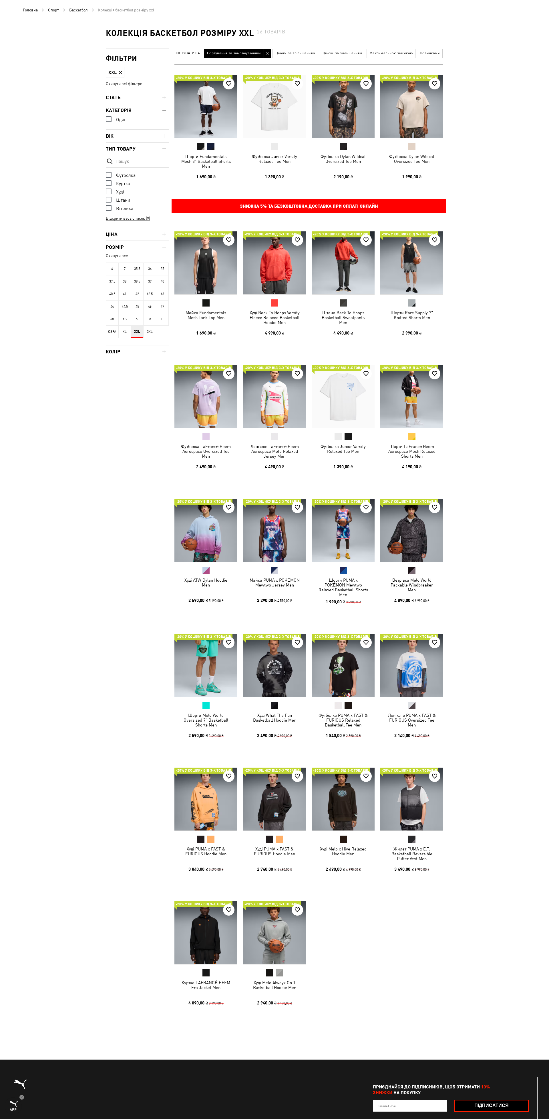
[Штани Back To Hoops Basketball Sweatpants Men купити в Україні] (343, 262)
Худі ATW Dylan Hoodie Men (205, 582)
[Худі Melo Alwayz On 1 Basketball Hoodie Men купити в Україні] (274, 932)
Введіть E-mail (387, 1106)
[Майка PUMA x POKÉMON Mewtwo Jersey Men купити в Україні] (274, 530)
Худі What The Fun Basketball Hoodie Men (274, 717)
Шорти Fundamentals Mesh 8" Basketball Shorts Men (206, 161)
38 (124, 281)
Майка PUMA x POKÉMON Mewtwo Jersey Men (275, 582)
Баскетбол (78, 10)
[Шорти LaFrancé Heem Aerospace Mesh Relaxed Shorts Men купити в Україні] (411, 396)
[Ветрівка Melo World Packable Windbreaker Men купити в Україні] (411, 530)
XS (125, 319)
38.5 (137, 281)
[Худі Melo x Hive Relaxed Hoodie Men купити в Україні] (343, 799)
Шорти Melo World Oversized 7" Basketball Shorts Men (206, 720)
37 (162, 269)
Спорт (53, 10)
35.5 (137, 269)
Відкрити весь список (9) (128, 218)
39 (150, 281)
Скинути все (117, 255)
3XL (150, 332)
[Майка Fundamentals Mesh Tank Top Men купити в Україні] (205, 262)
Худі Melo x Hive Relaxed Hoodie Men (343, 851)
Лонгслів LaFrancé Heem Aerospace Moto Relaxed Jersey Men (274, 451)
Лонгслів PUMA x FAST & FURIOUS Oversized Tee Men (412, 720)
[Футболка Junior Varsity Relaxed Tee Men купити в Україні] (274, 106)
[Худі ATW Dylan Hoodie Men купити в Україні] (205, 530)
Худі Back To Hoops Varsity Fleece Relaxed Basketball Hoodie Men (275, 317)
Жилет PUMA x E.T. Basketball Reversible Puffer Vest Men (411, 853)
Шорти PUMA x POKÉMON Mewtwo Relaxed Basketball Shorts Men (343, 587)
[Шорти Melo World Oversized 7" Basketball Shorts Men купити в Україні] (205, 665)
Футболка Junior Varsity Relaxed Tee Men (274, 159)
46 (150, 307)
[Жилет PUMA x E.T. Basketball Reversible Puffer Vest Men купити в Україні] (411, 799)
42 (137, 294)
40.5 (112, 294)
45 (137, 307)
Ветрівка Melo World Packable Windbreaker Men (412, 585)
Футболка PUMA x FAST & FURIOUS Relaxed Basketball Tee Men (343, 720)
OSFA (112, 332)
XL (125, 332)
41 (124, 294)
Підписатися (491, 1105)
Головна (30, 10)
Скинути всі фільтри (124, 83)
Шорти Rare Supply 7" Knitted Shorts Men (412, 315)
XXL (137, 332)
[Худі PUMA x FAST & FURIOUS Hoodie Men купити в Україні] (205, 799)
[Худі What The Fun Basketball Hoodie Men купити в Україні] (274, 665)
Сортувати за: (187, 53)
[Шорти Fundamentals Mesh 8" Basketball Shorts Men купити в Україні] (205, 106)
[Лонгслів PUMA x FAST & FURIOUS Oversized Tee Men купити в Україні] (411, 665)
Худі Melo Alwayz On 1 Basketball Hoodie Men (274, 985)
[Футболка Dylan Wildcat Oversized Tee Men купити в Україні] (343, 106)
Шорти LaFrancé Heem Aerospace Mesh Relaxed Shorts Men (411, 451)
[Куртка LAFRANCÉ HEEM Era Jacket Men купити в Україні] (205, 932)
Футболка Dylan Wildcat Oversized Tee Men (343, 159)
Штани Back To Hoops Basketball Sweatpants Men (343, 317)
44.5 (125, 307)
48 (112, 319)
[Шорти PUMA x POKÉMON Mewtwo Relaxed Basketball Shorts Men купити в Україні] (343, 530)
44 (112, 307)
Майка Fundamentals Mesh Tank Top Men (206, 315)
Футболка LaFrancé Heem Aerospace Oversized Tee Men (206, 451)
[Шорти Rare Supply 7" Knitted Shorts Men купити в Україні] (411, 262)
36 (150, 269)
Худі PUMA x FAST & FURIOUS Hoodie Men (205, 851)
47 (162, 307)
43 (162, 294)
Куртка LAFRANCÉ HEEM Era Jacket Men (206, 985)
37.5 (112, 281)
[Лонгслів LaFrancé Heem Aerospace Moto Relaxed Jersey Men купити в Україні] (274, 396)
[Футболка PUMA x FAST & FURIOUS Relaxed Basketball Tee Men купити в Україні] (343, 665)
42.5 (150, 294)
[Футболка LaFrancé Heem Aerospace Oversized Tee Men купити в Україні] (205, 396)
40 (162, 281)
